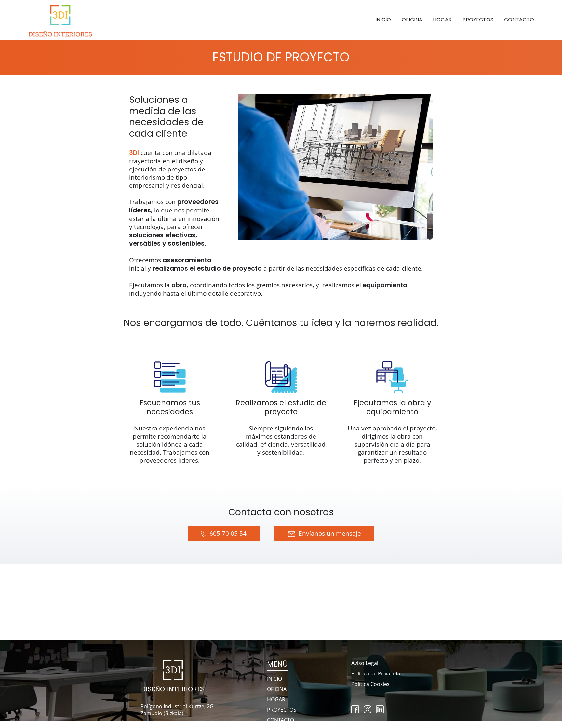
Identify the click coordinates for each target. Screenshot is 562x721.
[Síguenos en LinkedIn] (380, 709)
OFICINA (412, 19)
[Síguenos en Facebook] (355, 709)
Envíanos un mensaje (330, 533)
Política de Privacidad (377, 673)
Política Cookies (370, 684)
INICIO (383, 19)
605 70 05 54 (228, 533)
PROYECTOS (477, 19)
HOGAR (442, 19)
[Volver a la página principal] (60, 20)
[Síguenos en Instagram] (367, 709)
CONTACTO (519, 19)
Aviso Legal (364, 663)
